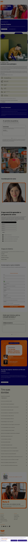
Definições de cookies (3, 540)
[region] (14, 539)
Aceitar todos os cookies (14, 540)
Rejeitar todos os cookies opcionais (22, 540)
